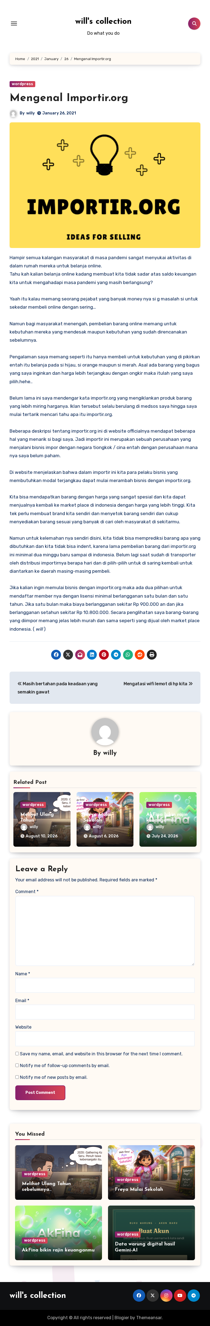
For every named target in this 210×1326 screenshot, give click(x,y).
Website (23, 1027)
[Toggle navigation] (14, 23)
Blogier (122, 1317)
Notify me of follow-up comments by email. (65, 1065)
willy (30, 113)
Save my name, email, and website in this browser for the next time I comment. (101, 1053)
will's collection (103, 21)
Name (22, 973)
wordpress (22, 84)
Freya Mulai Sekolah (139, 1189)
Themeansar (149, 1317)
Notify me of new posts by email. (54, 1077)
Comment (27, 891)
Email (22, 1000)
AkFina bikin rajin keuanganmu (58, 1250)
